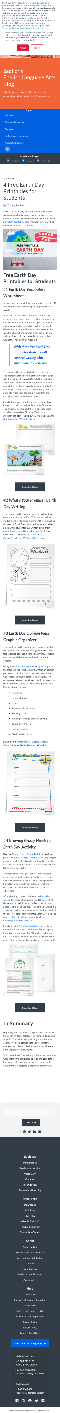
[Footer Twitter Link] (36, 1400)
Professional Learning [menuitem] (30, 1190)
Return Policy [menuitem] (30, 1327)
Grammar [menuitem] (30, 1179)
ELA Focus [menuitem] (9, 115)
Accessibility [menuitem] (30, 1279)
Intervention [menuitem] (30, 1184)
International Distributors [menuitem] (29, 1258)
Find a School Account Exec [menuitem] (30, 1252)
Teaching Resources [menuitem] (14, 122)
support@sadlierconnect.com (30, 1392)
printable (27, 315)
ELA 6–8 (30, 160)
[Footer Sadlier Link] (43, 1400)
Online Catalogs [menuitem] (30, 1268)
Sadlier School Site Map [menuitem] (30, 1274)
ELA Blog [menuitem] (30, 1210)
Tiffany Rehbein (16, 205)
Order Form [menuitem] (30, 1305)
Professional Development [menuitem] (17, 136)
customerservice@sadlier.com (30, 1373)
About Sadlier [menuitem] (30, 1246)
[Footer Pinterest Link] (30, 1400)
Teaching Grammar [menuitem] (30, 1226)
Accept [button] (23, 47)
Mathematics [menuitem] (30, 1162)
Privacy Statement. (34, 28)
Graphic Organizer (33, 666)
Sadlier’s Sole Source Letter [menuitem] (30, 1311)
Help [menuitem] (30, 1288)
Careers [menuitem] (30, 1263)
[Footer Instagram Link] (23, 1400)
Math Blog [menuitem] (30, 1215)
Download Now (30, 487)
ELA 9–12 (45, 160)
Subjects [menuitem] (30, 1156)
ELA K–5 (15, 160)
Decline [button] (37, 47)
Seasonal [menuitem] (9, 129)
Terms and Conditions (13, 28)
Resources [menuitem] (30, 1199)
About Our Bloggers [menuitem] (14, 143)
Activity (27, 854)
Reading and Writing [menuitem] (29, 1168)
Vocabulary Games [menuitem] (30, 1232)
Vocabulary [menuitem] (30, 1173)
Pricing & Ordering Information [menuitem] (30, 1299)
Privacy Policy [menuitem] (30, 1322)
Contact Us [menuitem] (30, 1294)
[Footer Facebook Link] (17, 1400)
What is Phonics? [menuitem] (30, 1221)
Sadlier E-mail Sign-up (28, 1343)
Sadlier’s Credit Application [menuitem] (30, 1316)
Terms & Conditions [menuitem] (30, 1332)
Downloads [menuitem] (30, 1204)
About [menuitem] (30, 1241)
